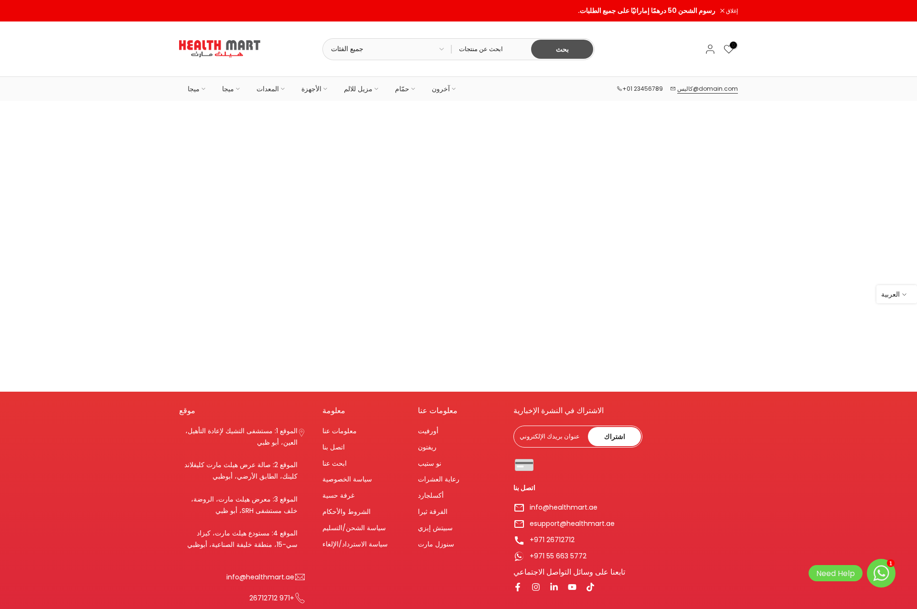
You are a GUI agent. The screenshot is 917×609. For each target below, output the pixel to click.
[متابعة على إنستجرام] (536, 588)
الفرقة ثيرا (433, 511)
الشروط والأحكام (346, 511)
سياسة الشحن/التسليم (354, 527)
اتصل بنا (333, 446)
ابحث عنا (334, 463)
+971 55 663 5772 (558, 556)
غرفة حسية (338, 495)
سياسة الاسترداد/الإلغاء (355, 543)
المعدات (267, 89)
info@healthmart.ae (563, 507)
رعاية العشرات (438, 479)
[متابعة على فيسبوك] (517, 588)
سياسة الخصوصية (347, 479)
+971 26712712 (552, 540)
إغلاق (190, 11)
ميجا (194, 89)
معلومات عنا (339, 431)
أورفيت (428, 431)
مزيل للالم (358, 89)
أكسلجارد (431, 495)
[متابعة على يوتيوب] (572, 588)
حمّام (402, 89)
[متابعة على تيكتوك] (590, 588)
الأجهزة (311, 89)
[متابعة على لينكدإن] (554, 588)
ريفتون (427, 446)
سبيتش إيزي (435, 527)
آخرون (441, 89)
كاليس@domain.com (707, 89)
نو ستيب (429, 463)
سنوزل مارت (436, 543)
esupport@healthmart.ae (572, 523)
